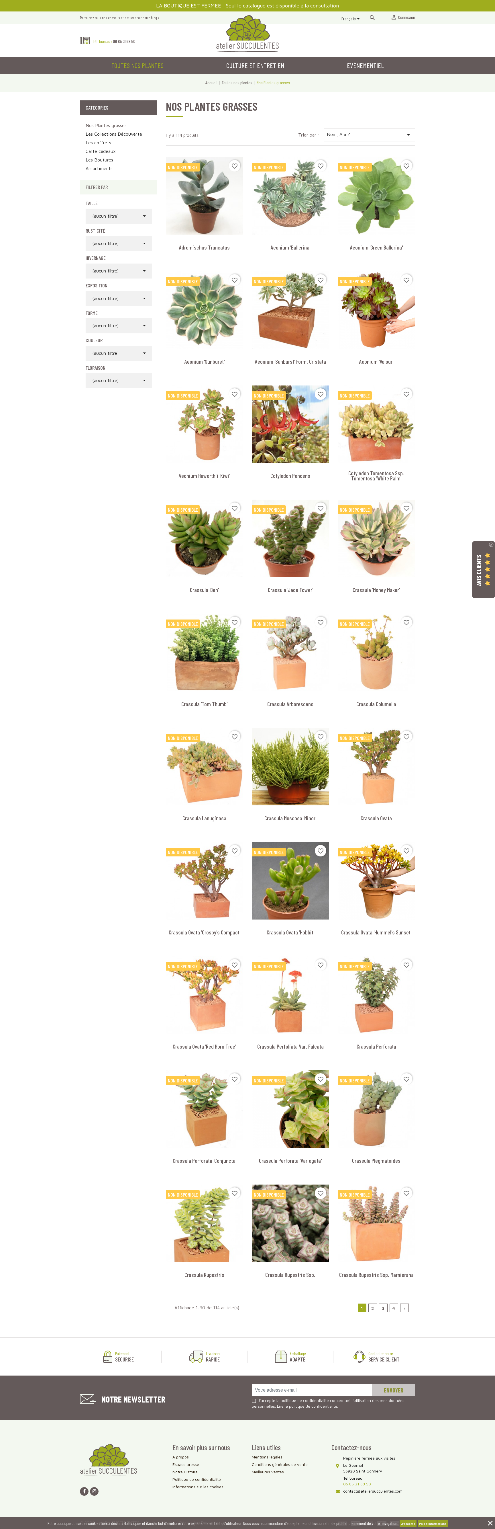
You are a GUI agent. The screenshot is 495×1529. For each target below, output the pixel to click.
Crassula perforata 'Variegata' (290, 1160)
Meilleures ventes (268, 1471)
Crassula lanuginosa (204, 818)
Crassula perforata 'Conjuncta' (204, 1160)
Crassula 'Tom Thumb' (204, 703)
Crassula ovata (376, 818)
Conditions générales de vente (280, 1464)
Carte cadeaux (101, 151)
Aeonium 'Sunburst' (204, 361)
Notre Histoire (185, 1471)
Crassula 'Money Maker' (376, 589)
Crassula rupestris (204, 1274)
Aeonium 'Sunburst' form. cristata (290, 361)
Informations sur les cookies (197, 1486)
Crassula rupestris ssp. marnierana (376, 1274)
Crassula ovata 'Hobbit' (290, 932)
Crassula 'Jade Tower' (290, 589)
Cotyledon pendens (290, 475)
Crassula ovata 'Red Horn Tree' (204, 1046)
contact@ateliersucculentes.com (372, 1491)
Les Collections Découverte (114, 134)
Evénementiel (365, 65)
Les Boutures (99, 159)
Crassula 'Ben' (204, 589)
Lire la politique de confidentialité (307, 1406)
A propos (180, 1456)
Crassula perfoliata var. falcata (290, 1046)
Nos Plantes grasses (106, 125)
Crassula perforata (376, 1046)
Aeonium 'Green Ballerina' (376, 247)
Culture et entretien (255, 65)
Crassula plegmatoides (376, 1160)
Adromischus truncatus (204, 247)
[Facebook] (84, 1491)
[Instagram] (94, 1491)
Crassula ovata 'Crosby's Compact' (204, 932)
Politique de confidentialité (196, 1479)
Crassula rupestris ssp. (290, 1274)
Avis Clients (478, 570)
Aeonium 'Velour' (376, 361)
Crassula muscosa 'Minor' (290, 818)
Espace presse (185, 1464)
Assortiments (99, 168)
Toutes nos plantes (137, 65)
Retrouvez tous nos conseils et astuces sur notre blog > (120, 17)
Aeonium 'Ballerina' (290, 247)
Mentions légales (267, 1456)
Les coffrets (98, 142)
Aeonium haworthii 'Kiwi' (204, 475)
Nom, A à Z (369, 134)
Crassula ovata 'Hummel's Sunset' (376, 932)
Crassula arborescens (290, 703)
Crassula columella (376, 703)
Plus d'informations (432, 1524)
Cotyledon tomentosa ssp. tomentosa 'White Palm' (376, 475)
